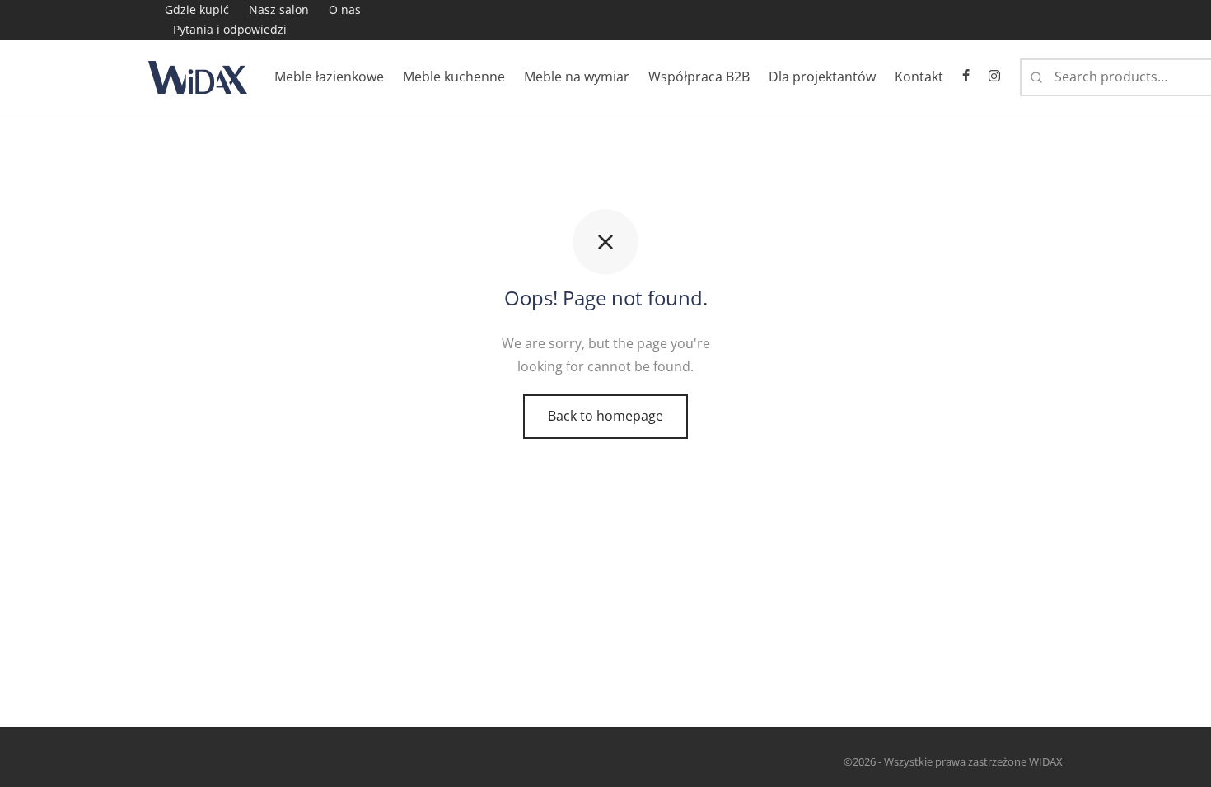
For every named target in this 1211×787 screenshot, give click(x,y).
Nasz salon (279, 9)
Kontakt (919, 77)
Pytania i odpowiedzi (230, 29)
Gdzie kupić (197, 9)
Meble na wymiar (576, 77)
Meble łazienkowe (329, 77)
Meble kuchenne (454, 77)
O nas (345, 9)
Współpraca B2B (699, 77)
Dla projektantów (822, 77)
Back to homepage (605, 416)
